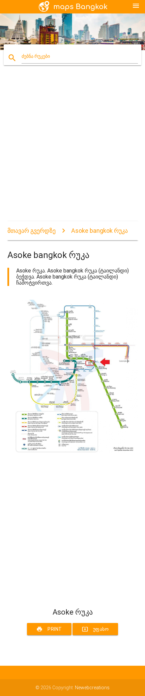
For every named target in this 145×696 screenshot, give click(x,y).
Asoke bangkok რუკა (99, 230)
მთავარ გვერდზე (31, 230)
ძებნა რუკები (36, 56)
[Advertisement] (72, 149)
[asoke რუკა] (72, 451)
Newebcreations (92, 687)
